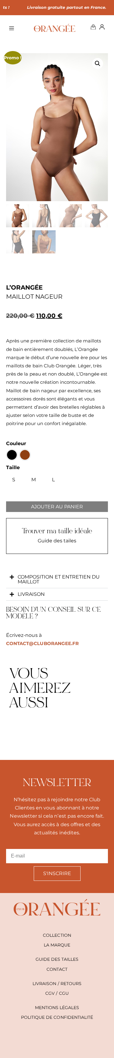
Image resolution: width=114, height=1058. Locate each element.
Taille (13, 467)
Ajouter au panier (57, 507)
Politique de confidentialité (57, 1017)
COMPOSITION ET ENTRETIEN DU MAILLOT (59, 579)
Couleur (16, 443)
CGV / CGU (56, 993)
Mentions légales (57, 1007)
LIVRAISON (31, 594)
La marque (57, 945)
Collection (57, 935)
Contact (57, 969)
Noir (12, 455)
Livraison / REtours (57, 983)
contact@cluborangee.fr (42, 643)
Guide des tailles (57, 959)
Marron (25, 455)
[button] (97, 63)
